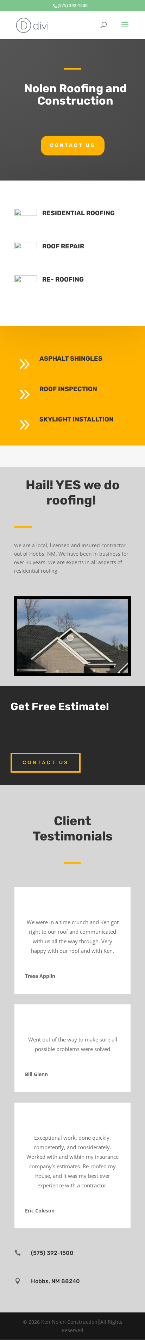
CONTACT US (46, 762)
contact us (72, 145)
